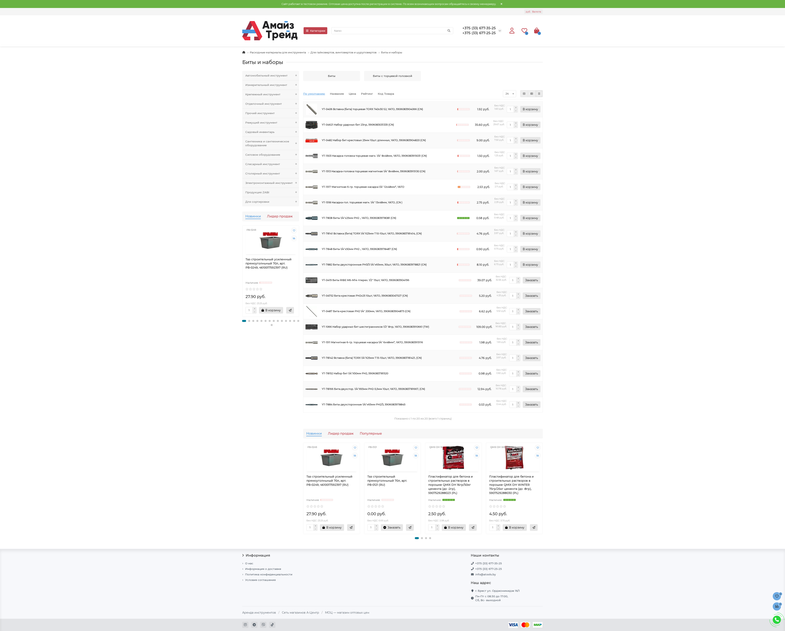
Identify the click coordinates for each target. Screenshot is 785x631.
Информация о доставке (263, 568)
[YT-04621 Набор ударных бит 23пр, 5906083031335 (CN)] (311, 124)
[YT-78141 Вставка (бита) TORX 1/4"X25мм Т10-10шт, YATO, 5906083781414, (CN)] (311, 233)
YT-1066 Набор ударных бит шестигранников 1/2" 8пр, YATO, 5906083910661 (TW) (375, 326)
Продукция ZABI (257, 192)
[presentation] (242, 273)
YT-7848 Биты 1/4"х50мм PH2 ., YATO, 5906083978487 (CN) (359, 249)
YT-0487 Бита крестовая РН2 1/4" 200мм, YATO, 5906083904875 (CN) (366, 311)
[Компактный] (539, 93)
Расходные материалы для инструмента (278, 52)
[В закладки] (294, 230)
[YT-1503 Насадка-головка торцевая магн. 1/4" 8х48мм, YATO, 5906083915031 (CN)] (311, 156)
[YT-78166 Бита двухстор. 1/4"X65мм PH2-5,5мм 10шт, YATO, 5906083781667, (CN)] (311, 389)
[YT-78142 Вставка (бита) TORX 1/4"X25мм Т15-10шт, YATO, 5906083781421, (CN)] (311, 358)
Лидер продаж (280, 216)
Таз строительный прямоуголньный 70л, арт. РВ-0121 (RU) (387, 481)
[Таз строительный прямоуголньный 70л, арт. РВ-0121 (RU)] (392, 457)
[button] (244, 321)
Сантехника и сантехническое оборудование (267, 143)
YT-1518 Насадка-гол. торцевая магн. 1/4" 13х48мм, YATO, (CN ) (362, 202)
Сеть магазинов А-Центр (300, 612)
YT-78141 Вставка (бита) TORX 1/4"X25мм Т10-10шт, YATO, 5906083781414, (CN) (372, 233)
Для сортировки (257, 201)
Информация (258, 555)
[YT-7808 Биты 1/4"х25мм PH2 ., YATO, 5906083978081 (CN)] (311, 218)
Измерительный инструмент (266, 85)
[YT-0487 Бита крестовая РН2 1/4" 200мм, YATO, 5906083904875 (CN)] (311, 311)
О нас (249, 563)
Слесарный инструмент (262, 164)
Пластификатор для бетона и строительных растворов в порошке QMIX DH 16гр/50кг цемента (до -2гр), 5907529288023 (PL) (450, 485)
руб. (533, 11)
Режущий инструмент (261, 122)
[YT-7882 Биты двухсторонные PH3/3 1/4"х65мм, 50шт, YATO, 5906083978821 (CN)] (311, 264)
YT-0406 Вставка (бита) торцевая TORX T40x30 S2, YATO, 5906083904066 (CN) (372, 109)
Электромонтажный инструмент (269, 182)
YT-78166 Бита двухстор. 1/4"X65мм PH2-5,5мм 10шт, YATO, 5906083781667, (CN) (373, 388)
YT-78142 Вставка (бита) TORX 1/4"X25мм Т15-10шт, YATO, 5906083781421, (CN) (372, 357)
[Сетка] (524, 93)
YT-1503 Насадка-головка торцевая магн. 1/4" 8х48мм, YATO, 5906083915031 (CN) (374, 155)
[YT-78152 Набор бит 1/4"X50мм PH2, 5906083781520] (311, 373)
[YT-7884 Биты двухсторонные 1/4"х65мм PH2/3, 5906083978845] (311, 404)
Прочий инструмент (260, 113)
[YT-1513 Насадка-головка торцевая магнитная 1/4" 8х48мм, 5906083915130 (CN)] (311, 171)
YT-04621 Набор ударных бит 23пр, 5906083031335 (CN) (358, 124)
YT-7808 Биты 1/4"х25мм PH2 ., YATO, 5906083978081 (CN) (359, 217)
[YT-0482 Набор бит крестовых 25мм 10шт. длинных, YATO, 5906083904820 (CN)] (311, 140)
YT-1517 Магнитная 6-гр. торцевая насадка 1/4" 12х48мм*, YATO (363, 186)
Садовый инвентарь (260, 132)
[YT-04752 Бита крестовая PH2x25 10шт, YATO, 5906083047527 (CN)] (311, 295)
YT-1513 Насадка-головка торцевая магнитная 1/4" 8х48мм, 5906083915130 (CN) (373, 171)
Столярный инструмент (262, 173)
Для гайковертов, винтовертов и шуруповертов (344, 52)
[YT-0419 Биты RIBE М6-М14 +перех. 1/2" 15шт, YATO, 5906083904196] (311, 280)
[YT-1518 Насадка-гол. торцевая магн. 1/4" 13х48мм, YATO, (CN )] (311, 202)
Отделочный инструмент (263, 103)
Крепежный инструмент (262, 94)
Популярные (371, 433)
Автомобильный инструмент (266, 75)
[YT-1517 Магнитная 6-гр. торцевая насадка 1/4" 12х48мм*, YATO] (311, 187)
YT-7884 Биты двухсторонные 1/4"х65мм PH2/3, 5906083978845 (363, 404)
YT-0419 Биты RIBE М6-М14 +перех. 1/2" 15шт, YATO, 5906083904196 (365, 280)
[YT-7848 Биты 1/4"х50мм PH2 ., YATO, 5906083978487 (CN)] (311, 249)
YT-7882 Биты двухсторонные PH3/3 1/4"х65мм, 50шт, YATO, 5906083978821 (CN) (374, 264)
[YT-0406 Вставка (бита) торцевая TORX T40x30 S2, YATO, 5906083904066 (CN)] (311, 109)
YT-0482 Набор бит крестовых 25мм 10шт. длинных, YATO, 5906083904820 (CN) (374, 140)
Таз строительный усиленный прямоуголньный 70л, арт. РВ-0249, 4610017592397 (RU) (269, 263)
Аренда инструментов (259, 612)
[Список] (532, 93)
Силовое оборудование (262, 154)
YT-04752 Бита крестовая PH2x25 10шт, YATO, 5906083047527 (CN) (365, 295)
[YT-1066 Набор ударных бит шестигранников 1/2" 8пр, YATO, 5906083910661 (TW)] (311, 327)
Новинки (253, 216)
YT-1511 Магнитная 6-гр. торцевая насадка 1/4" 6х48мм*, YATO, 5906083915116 (372, 342)
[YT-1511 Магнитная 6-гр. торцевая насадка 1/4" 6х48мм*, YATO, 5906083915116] (311, 342)
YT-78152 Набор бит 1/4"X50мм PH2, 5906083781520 (355, 373)
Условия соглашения (260, 580)
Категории (317, 30)
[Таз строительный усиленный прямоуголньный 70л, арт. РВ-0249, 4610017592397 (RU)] (271, 240)
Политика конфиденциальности (268, 574)
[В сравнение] (294, 238)
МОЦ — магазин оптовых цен (347, 612)
